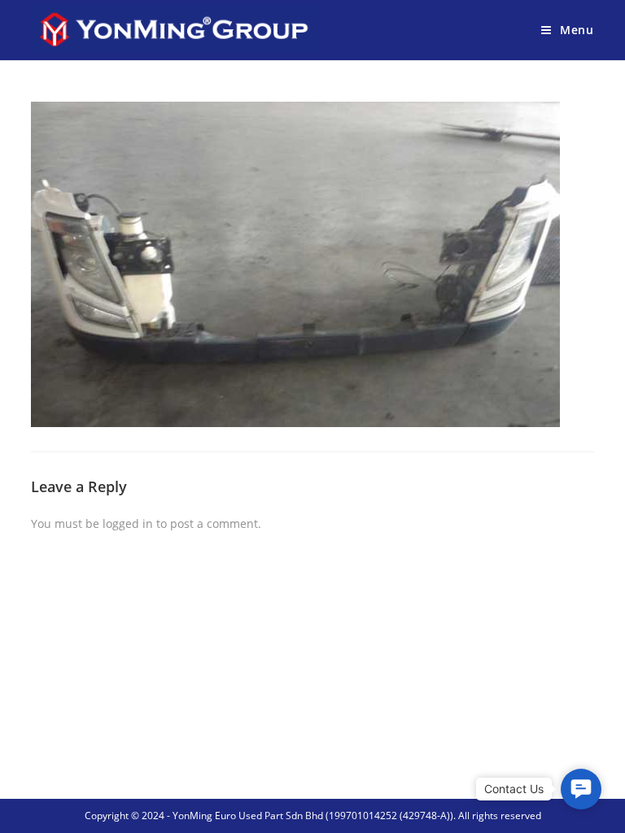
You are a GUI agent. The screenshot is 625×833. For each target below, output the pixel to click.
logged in (128, 523)
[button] (581, 789)
